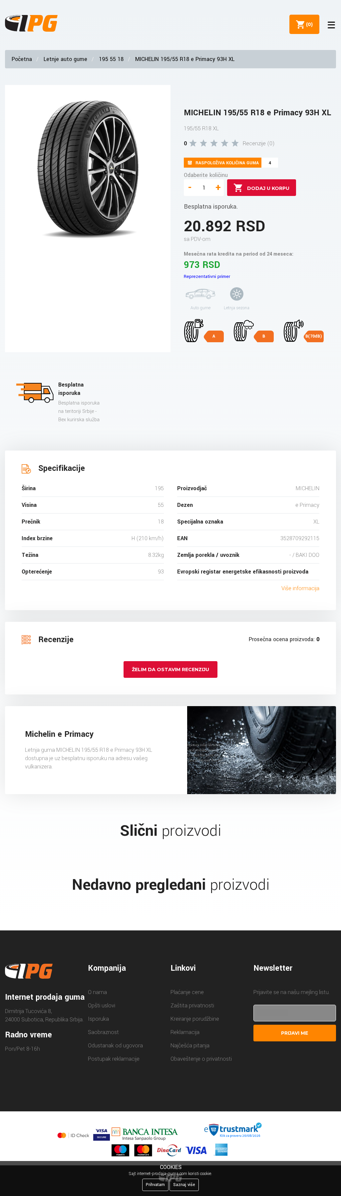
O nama (97, 992)
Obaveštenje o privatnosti (201, 1059)
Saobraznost (103, 1032)
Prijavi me (294, 1033)
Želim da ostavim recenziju (170, 669)
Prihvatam (155, 1185)
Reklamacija (184, 1032)
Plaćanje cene (187, 992)
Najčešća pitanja (189, 1045)
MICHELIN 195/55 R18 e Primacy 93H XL (184, 59)
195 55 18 (111, 59)
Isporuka (98, 1019)
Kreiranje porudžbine (194, 1019)
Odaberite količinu (206, 175)
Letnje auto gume (65, 59)
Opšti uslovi (101, 1005)
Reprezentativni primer (207, 276)
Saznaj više (184, 1185)
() (308, 24)
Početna (22, 59)
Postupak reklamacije (114, 1059)
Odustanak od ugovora (115, 1045)
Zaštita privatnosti (192, 1005)
